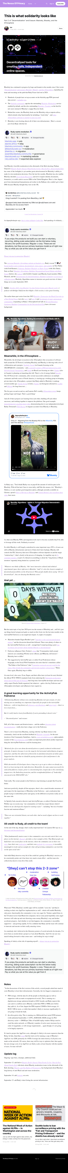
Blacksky (22, 839)
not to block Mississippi (24, 176)
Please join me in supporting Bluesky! (17, 256)
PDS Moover (21, 406)
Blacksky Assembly (43, 734)
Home (30, 3)
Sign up (37, 1158)
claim (34, 651)
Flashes (36, 384)
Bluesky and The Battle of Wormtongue (27, 1068)
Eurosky (58, 373)
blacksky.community (18, 103)
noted (23, 1036)
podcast (19, 274)
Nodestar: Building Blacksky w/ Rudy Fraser (33, 268)
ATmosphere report (49, 391)
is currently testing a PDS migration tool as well (44, 368)
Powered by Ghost (60, 1158)
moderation (22, 844)
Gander (56, 370)
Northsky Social (29, 365)
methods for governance (45, 844)
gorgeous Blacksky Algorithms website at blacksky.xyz (25, 263)
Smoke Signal (22, 384)
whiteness (31, 705)
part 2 (27, 299)
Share (60, 28)
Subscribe (60, 3)
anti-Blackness (40, 705)
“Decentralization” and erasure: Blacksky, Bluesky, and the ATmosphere (28, 90)
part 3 (34, 299)
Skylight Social (9, 370)
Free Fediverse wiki (21, 740)
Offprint (9, 386)
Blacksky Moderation (48, 103)
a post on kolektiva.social (44, 737)
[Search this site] (46, 3)
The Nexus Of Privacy (14, 3)
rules (6, 844)
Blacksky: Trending (44, 106)
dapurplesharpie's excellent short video (17, 404)
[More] (35, 3)
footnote (20, 1075)
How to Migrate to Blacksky (25, 492)
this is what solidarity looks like (32, 220)
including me (21, 100)
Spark (29, 370)
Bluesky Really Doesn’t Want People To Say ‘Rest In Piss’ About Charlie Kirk (37, 169)
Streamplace (19, 370)
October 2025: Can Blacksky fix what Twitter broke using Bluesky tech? (34, 288)
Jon (11, 27)
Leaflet (60, 384)
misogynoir (52, 705)
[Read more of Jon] (6, 28)
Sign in (52, 3)
